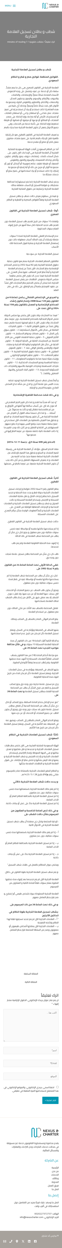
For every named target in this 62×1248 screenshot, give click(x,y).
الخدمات (55, 1175)
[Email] (4, 1241)
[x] (23, 1241)
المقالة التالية (31, 982)
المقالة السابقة (31, 974)
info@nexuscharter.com (31, 1217)
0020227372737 (43, 1214)
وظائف (55, 1178)
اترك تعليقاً (50, 42)
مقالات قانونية (36, 42)
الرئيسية (55, 1167)
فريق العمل (53, 1185)
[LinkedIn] (29, 1241)
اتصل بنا (55, 1189)
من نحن (55, 1171)
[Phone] (10, 1241)
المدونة (55, 1182)
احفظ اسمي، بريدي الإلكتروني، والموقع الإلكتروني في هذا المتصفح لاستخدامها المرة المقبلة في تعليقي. (31, 1089)
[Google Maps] (17, 1241)
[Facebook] (35, 1241)
